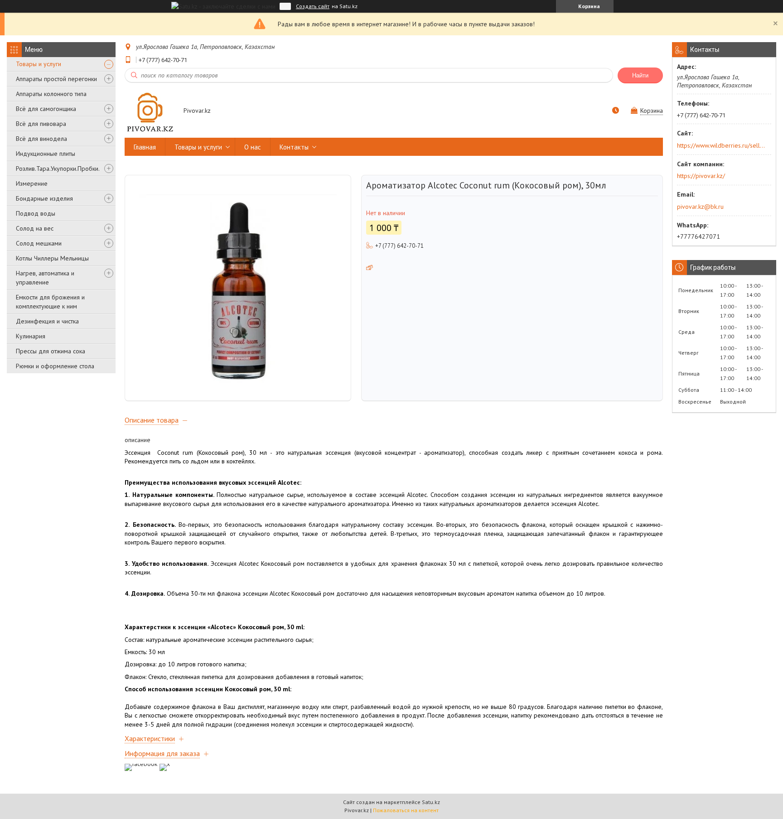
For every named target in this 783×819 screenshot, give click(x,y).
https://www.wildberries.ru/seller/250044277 (721, 145)
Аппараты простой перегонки (56, 79)
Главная (145, 147)
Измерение (32, 183)
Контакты (294, 147)
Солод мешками (39, 243)
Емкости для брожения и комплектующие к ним (50, 301)
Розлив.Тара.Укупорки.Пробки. (58, 168)
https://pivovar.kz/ (701, 176)
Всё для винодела (41, 139)
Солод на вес (34, 228)
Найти (640, 75)
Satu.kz (431, 802)
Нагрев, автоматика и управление (45, 277)
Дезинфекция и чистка (47, 321)
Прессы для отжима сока (50, 351)
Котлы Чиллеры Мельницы (52, 258)
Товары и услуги (38, 64)
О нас (252, 147)
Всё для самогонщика (46, 109)
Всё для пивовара (41, 124)
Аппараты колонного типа (51, 94)
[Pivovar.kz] (150, 111)
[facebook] (141, 764)
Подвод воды (35, 213)
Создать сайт (312, 6)
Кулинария (30, 336)
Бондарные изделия (44, 198)
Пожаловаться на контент (406, 810)
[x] (165, 764)
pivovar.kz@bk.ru (700, 206)
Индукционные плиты (45, 153)
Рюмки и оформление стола (55, 366)
